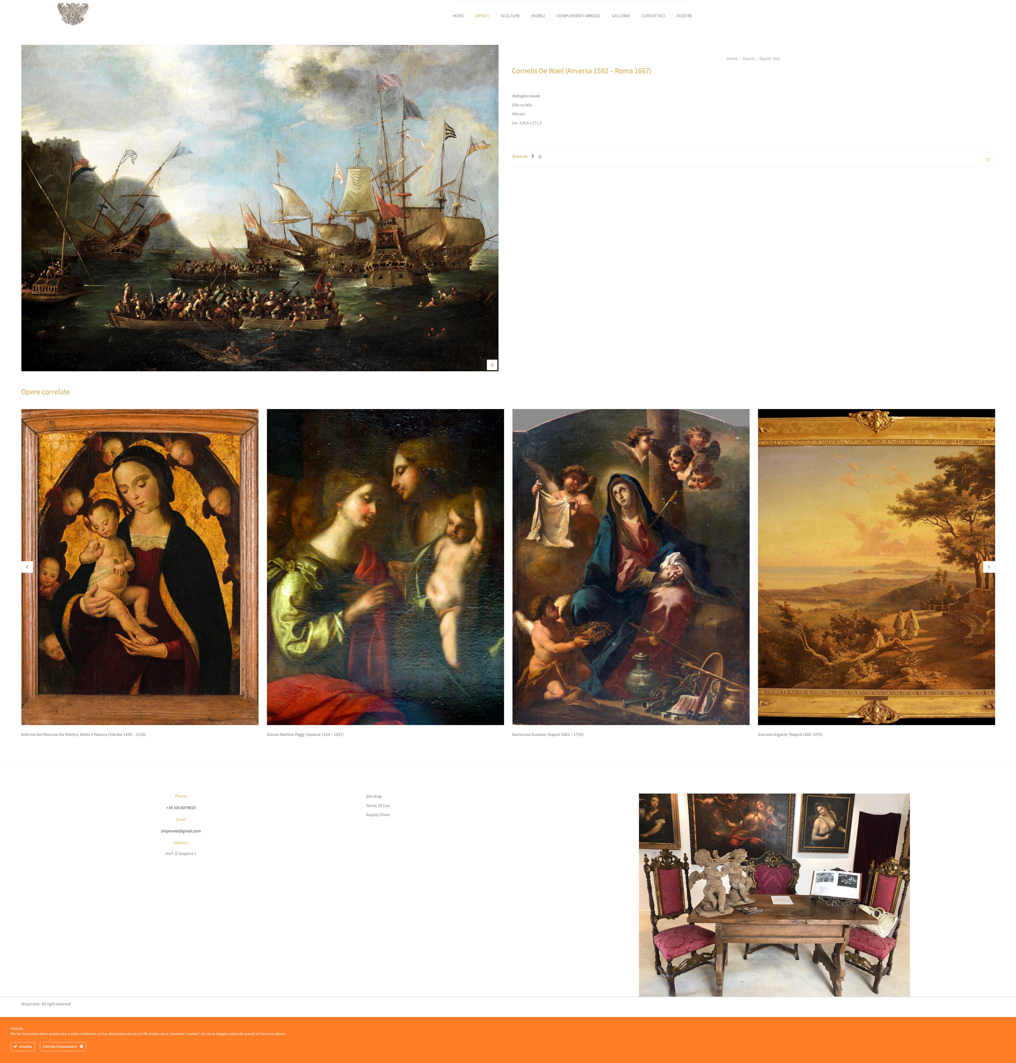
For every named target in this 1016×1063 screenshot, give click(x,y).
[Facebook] (533, 157)
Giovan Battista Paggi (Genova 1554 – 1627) (305, 735)
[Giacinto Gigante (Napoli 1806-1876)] (876, 567)
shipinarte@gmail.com (181, 831)
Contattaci (653, 16)
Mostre (684, 16)
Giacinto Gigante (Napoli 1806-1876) (790, 735)
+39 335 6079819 (181, 808)
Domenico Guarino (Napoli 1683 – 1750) (548, 735)
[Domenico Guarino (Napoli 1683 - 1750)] (631, 567)
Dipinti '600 (770, 59)
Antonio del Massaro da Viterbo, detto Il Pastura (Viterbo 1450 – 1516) (83, 735)
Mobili (538, 16)
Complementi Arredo (578, 16)
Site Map (374, 797)
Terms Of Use (378, 806)
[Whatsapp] (540, 157)
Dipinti (482, 16)
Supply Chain (378, 815)
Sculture (510, 16)
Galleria (621, 16)
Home (458, 16)
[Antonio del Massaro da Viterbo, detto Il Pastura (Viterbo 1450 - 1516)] (139, 567)
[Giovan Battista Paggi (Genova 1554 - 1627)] (385, 567)
